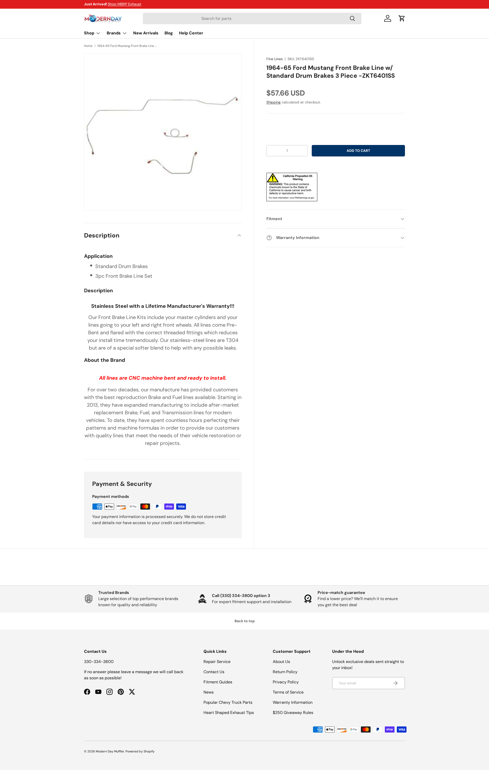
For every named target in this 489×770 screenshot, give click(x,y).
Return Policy (285, 671)
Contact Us (213, 671)
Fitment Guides (217, 682)
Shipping (273, 102)
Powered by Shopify (140, 751)
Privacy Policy (286, 682)
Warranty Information (293, 702)
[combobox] (252, 18)
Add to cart (358, 150)
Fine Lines (274, 59)
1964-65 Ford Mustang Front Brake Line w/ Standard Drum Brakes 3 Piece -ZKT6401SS (127, 46)
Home (88, 46)
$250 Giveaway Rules (293, 712)
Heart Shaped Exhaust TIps (228, 712)
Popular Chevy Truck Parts (227, 702)
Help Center (191, 33)
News (208, 692)
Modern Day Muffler (110, 751)
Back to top (245, 621)
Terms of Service (288, 692)
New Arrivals (145, 33)
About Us (281, 661)
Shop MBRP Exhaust (124, 4)
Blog (169, 33)
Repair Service (216, 661)
